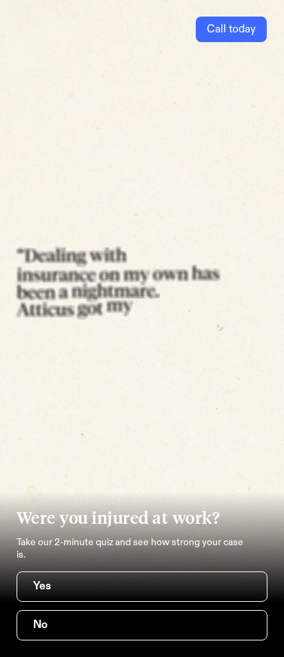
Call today (231, 29)
